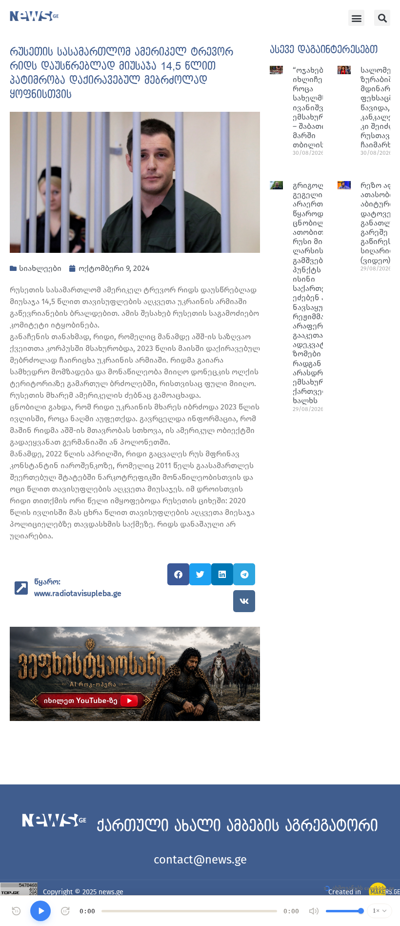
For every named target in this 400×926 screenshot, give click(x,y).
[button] (356, 18)
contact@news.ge (200, 859)
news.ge (111, 892)
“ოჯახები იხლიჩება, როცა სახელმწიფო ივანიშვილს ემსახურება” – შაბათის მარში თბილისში (318, 107)
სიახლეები (40, 268)
